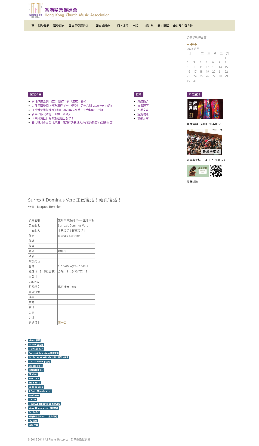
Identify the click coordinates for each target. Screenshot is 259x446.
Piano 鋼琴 (34, 340)
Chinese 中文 (36, 365)
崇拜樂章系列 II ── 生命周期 (43, 416)
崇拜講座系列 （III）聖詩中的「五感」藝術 (59, 101)
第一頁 (62, 322)
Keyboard (34, 395)
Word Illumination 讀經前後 (43, 408)
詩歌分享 (143, 118)
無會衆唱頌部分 (36, 369)
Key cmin (34, 378)
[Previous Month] (191, 45)
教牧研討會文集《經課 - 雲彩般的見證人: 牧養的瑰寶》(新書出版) (72, 123)
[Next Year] (193, 45)
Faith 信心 (34, 412)
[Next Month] (196, 45)
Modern (33, 374)
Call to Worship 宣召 (39, 361)
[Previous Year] (188, 45)
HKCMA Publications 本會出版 (44, 403)
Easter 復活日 (36, 344)
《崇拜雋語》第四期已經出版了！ (53, 118)
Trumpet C (34, 382)
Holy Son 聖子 (36, 348)
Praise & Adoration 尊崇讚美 (44, 353)
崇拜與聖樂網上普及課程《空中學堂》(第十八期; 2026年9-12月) (72, 106)
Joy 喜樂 (33, 420)
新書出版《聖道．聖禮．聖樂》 (51, 114)
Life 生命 (33, 424)
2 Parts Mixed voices (40, 391)
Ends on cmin (36, 386)
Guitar (32, 399)
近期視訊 (143, 114)
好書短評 (143, 106)
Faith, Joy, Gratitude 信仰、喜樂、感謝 (49, 357)
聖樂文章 (143, 110)
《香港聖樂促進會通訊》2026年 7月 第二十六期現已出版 (67, 110)
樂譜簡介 (143, 101)
